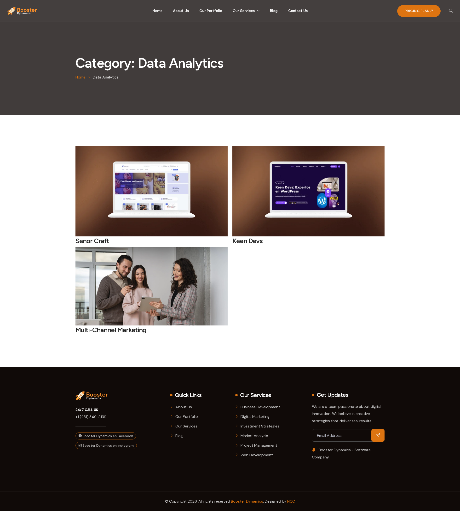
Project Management (259, 445)
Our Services (244, 11)
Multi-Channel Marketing (110, 330)
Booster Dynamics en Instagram (108, 445)
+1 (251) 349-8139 (90, 416)
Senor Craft (92, 241)
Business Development (260, 406)
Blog (274, 11)
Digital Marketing (255, 416)
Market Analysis (254, 435)
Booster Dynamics (247, 501)
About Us (181, 11)
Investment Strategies (260, 426)
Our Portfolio (210, 11)
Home (157, 11)
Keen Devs (247, 241)
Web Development (257, 454)
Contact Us (298, 11)
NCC (291, 501)
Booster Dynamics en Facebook (107, 436)
